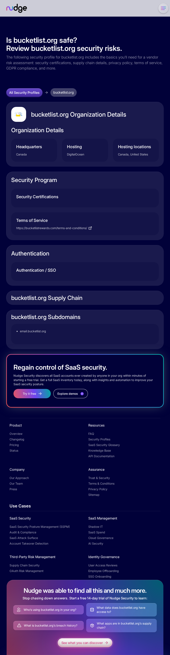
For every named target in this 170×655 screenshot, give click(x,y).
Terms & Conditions (101, 483)
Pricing (14, 445)
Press (13, 489)
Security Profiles (99, 439)
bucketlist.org (63, 92)
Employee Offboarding (103, 571)
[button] (162, 8)
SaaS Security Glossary (104, 445)
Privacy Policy (97, 489)
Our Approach (19, 478)
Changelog (17, 439)
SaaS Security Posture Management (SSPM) (40, 526)
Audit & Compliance (23, 532)
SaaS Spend (96, 532)
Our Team (16, 483)
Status (14, 450)
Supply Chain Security (25, 565)
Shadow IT (95, 526)
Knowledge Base (99, 450)
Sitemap (94, 494)
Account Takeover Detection (29, 543)
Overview (16, 433)
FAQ (91, 433)
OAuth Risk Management (27, 571)
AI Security (95, 543)
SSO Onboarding (99, 576)
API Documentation (101, 456)
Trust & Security (99, 478)
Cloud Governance (100, 538)
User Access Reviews (102, 565)
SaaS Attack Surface (24, 538)
